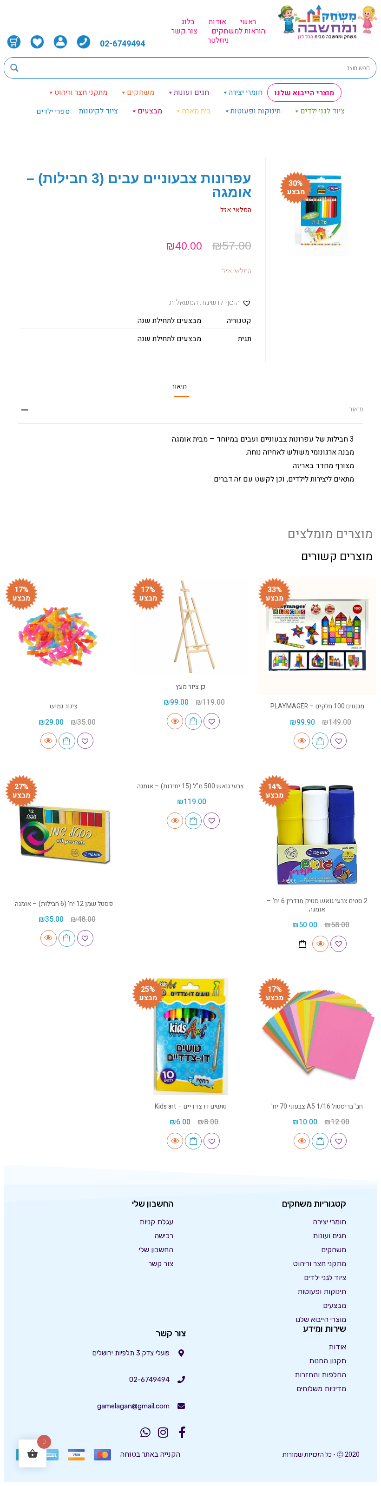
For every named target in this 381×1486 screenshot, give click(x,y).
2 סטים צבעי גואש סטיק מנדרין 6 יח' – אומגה (317, 905)
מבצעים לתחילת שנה (169, 320)
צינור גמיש (64, 706)
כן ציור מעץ (190, 687)
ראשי (248, 21)
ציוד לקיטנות (98, 111)
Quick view (302, 741)
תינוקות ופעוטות (255, 111)
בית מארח (196, 111)
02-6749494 (122, 44)
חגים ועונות (191, 92)
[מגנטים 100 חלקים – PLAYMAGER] (317, 636)
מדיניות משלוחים (321, 1388)
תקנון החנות (327, 1360)
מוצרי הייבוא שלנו (304, 93)
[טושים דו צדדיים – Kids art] (191, 1036)
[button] (210, 303)
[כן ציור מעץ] (191, 626)
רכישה (163, 1235)
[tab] (179, 386)
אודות (217, 21)
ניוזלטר (218, 40)
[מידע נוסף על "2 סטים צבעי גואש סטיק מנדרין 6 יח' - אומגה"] (302, 944)
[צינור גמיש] (64, 636)
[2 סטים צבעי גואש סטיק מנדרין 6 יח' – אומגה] (317, 833)
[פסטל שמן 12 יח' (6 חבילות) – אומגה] (64, 833)
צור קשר (184, 31)
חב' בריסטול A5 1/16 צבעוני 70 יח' (317, 1106)
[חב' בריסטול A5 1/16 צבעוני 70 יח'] (317, 1036)
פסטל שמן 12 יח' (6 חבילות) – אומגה (64, 904)
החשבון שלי (156, 1249)
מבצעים (150, 111)
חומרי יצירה (246, 92)
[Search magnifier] (14, 67)
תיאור (179, 386)
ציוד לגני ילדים (322, 111)
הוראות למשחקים (238, 31)
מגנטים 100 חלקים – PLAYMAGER (317, 706)
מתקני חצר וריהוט (80, 92)
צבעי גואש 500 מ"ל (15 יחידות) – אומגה (190, 786)
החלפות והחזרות (320, 1374)
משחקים (140, 92)
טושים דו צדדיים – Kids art (191, 1106)
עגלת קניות (156, 1221)
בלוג (188, 21)
